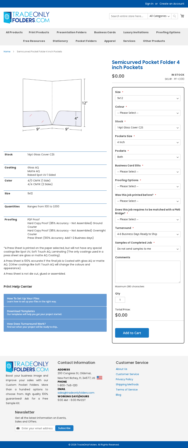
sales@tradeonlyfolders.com (76, 393)
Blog (118, 395)
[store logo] (26, 18)
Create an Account (172, 4)
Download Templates (34, 312)
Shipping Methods (127, 384)
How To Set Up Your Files (31, 299)
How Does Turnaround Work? (32, 325)
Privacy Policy (124, 379)
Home (7, 51)
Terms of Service (127, 389)
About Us (121, 369)
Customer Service (127, 374)
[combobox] (143, 16)
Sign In (149, 4)
